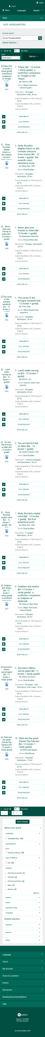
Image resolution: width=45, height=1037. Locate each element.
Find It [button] (5, 962)
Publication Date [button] (11, 908)
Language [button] (9, 913)
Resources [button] (7, 990)
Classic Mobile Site (22, 1031)
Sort (3, 54)
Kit (9, 863)
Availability (24, 116)
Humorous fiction (14, 881)
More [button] (4, 18)
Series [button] (8, 903)
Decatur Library (14, 853)
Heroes (10, 889)
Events (5, 983)
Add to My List (22, 132)
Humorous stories (15, 873)
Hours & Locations (10, 976)
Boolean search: (8, 33)
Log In (41, 3)
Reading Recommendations (14, 997)
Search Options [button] (9, 42)
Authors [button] (8, 897)
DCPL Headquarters (14, 24)
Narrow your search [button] (12, 828)
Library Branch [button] (11, 844)
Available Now (14, 839)
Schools (11, 877)
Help (4, 1004)
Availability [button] (9, 833)
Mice (10, 885)
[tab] (33, 56)
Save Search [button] (22, 821)
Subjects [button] (9, 868)
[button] (33, 56)
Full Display (24, 122)
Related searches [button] (12, 919)
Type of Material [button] (11, 858)
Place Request (24, 127)
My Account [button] (7, 969)
